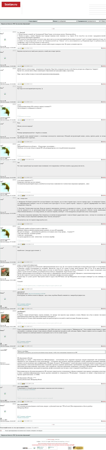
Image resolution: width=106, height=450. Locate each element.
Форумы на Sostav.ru (6, 23)
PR (14, 23)
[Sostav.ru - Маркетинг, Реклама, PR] (34, 448)
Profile (14, 32)
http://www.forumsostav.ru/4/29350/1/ (26, 389)
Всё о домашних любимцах (24, 304)
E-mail (72, 444)
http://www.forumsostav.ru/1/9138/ (37, 293)
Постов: (3, 46)
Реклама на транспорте (23, 305)
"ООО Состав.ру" (51, 439)
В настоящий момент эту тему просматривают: (12, 427)
